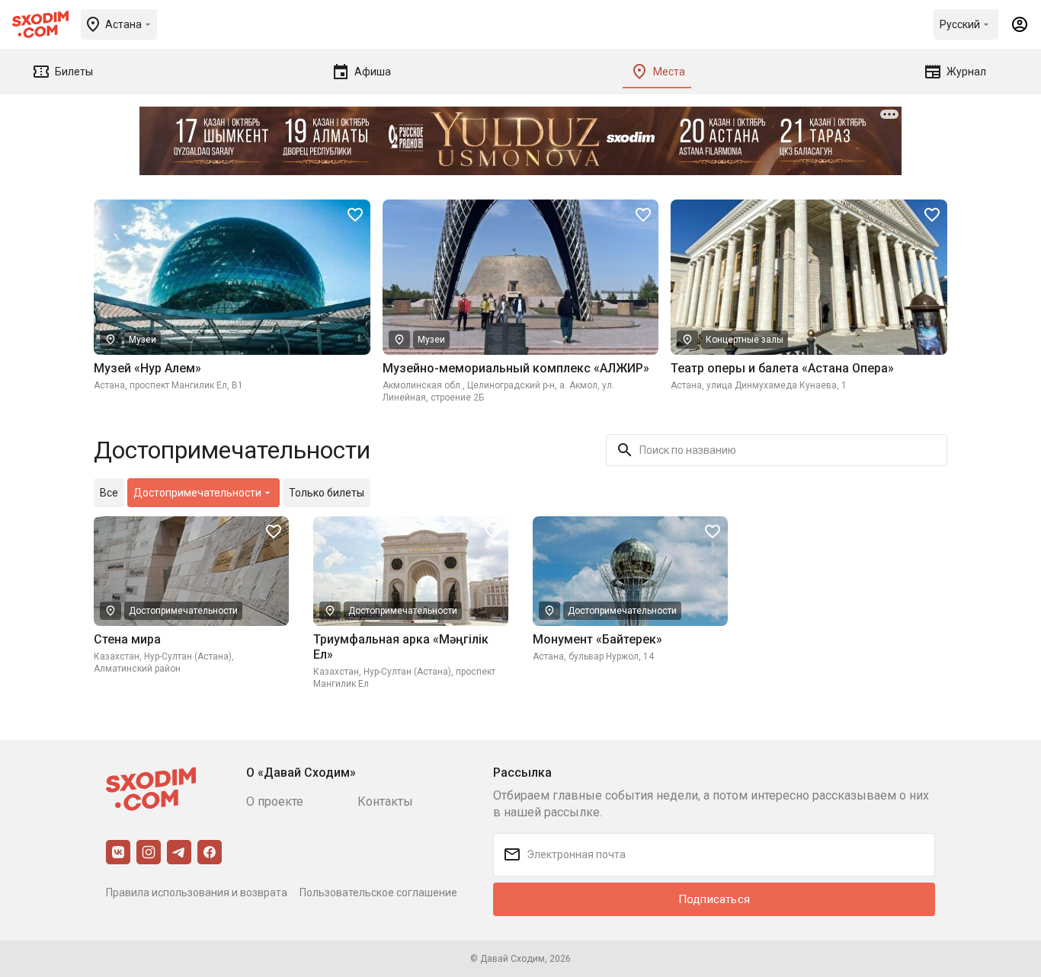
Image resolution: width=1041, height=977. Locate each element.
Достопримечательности (183, 610)
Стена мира (127, 639)
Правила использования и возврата (196, 892)
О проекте (274, 801)
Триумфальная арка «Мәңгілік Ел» (400, 647)
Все (109, 493)
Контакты (385, 801)
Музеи (142, 339)
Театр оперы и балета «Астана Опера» (782, 368)
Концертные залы (744, 339)
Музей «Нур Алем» (147, 368)
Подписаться (714, 899)
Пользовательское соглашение (378, 892)
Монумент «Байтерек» (597, 639)
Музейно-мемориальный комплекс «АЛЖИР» (516, 368)
